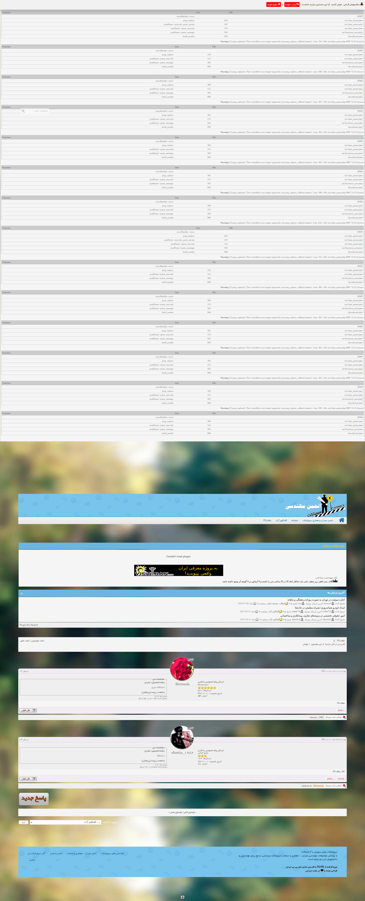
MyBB (320, 867)
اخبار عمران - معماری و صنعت (81, 853)
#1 (20, 671)
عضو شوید (272, 4)
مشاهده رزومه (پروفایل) (153, 692)
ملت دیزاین (311, 871)
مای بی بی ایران (294, 867)
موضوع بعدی (176, 812)
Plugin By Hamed (29, 624)
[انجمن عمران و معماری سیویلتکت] (315, 515)
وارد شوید (290, 4)
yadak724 (326, 605)
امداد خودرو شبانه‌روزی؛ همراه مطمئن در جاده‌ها (320, 601)
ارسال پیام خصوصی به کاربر (211, 682)
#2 (20, 740)
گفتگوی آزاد (274, 605)
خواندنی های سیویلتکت (112, 853)
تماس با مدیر (56, 853)
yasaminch (326, 621)
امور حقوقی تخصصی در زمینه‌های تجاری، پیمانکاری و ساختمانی (312, 609)
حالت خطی (24, 641)
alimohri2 (327, 613)
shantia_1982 (317, 717)
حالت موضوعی (37, 641)
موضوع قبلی (189, 812)
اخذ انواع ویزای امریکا (333, 617)
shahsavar (307, 785)
